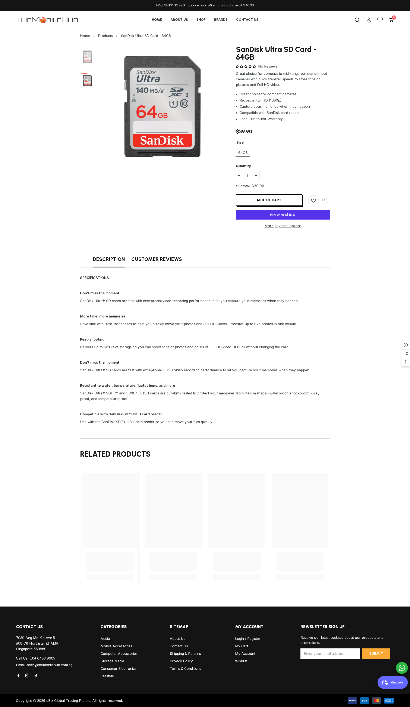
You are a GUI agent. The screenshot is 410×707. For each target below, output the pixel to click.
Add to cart (269, 200)
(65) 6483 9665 (42, 658)
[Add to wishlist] (313, 200)
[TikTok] (36, 675)
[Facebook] (19, 675)
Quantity (243, 166)
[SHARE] (324, 199)
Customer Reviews (156, 259)
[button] (246, 66)
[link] (110, 566)
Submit (376, 653)
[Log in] (368, 20)
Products (105, 36)
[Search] (357, 20)
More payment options (283, 226)
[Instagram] (27, 675)
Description (109, 259)
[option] (162, 107)
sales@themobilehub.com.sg (49, 665)
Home (85, 36)
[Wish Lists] (380, 20)
